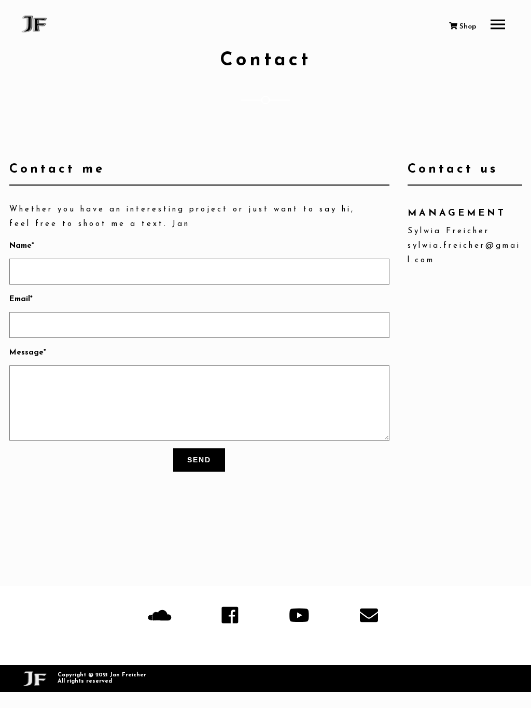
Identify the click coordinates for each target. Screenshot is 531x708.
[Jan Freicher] (35, 24)
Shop (467, 27)
